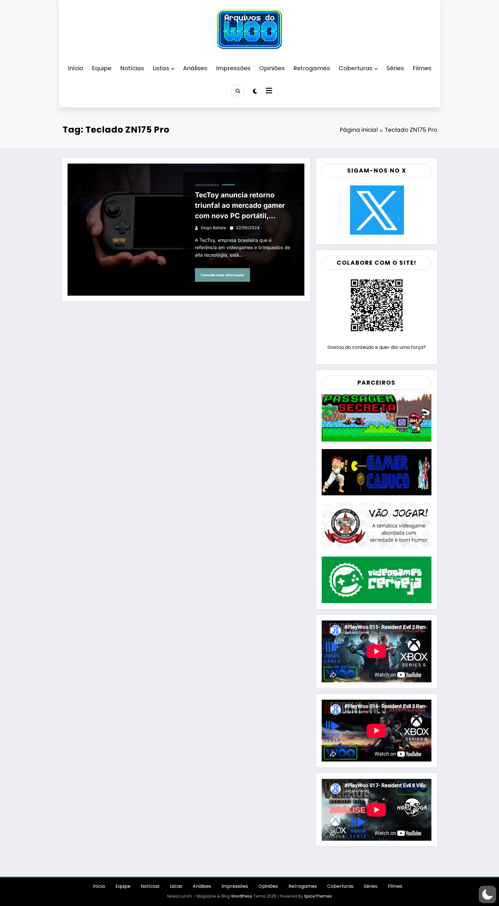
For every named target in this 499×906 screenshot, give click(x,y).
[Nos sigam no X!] (377, 209)
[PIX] (377, 305)
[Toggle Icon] (268, 91)
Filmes (422, 68)
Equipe (101, 68)
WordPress (241, 896)
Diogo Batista (213, 227)
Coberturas (356, 68)
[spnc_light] (255, 91)
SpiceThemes (318, 896)
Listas (161, 68)
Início (75, 68)
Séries (395, 68)
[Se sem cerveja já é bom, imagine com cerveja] (376, 579)
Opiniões (272, 68)
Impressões (233, 68)
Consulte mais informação (222, 275)
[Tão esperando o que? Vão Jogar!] (376, 525)
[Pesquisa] (238, 91)
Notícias (132, 68)
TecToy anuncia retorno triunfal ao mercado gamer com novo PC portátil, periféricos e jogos (240, 206)
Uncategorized (207, 185)
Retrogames (311, 68)
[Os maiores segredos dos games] (376, 417)
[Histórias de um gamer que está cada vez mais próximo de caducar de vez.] (376, 471)
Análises (195, 68)
